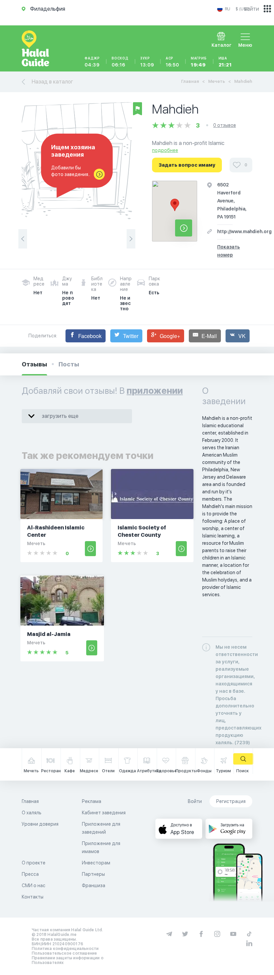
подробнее (165, 150)
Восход (120, 61)
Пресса (30, 874)
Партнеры (93, 874)
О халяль (31, 812)
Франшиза (93, 885)
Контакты (32, 897)
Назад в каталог (52, 81)
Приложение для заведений (101, 828)
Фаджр (92, 61)
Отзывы (34, 364)
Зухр (147, 61)
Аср (172, 61)
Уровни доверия (40, 824)
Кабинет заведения (104, 812)
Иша (225, 61)
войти (251, 9)
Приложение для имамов (101, 847)
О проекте (33, 862)
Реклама (91, 801)
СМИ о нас (33, 885)
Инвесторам (96, 862)
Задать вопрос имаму (187, 165)
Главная (190, 81)
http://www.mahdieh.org (244, 231)
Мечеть (216, 81)
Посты (68, 364)
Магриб (199, 61)
